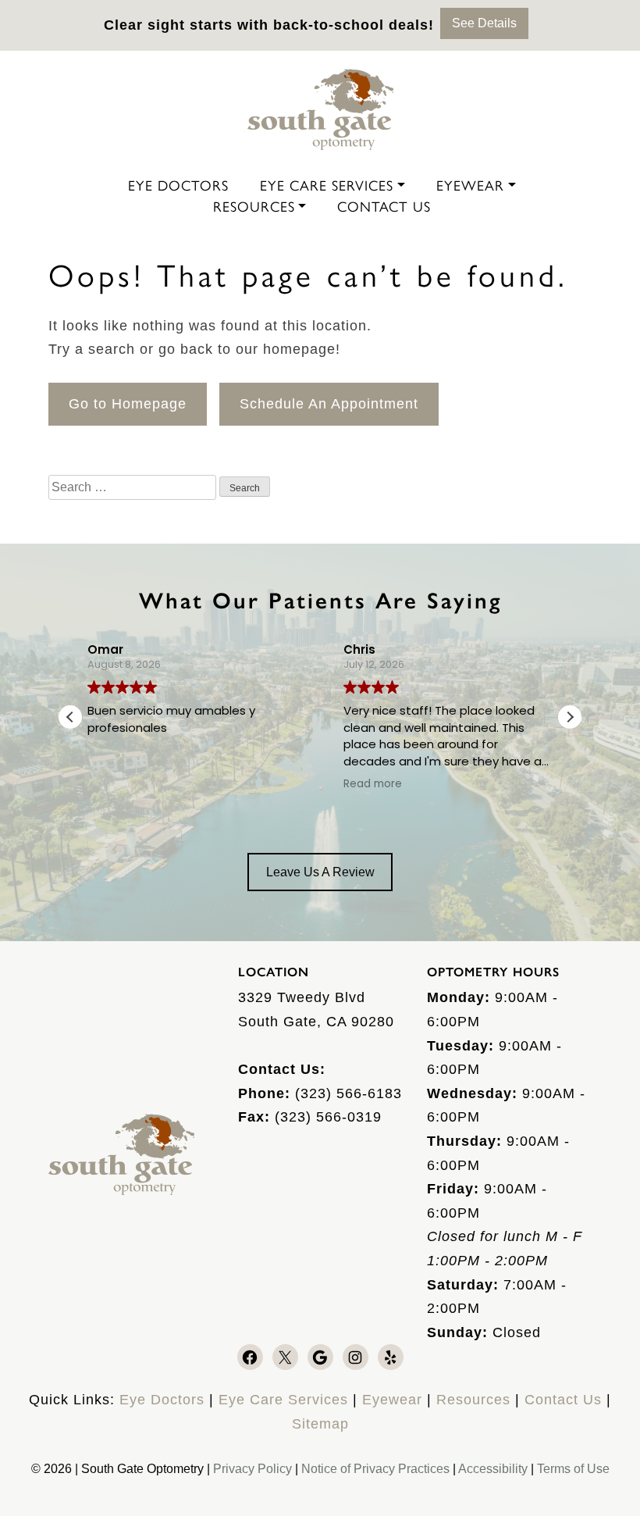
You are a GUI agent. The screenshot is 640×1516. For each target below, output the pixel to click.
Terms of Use (573, 1468)
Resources (254, 206)
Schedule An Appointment (329, 404)
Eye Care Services (326, 184)
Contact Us (384, 206)
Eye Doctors (178, 184)
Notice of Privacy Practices (375, 1468)
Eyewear (470, 184)
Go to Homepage (128, 404)
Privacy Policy (254, 1468)
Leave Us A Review (320, 872)
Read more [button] (372, 784)
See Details (484, 23)
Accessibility (493, 1468)
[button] (569, 717)
